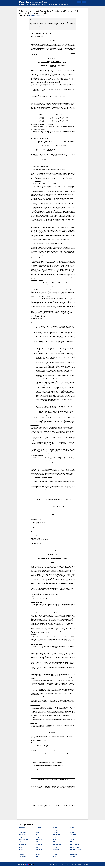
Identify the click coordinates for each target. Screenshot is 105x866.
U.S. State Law (39, 844)
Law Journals (72, 836)
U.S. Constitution (22, 845)
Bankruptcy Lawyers (23, 829)
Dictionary (71, 829)
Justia (20, 6)
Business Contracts (28, 6)
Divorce (37, 832)
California (38, 851)
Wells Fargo (35, 6)
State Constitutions (39, 845)
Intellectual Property (56, 834)
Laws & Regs (49, 4)
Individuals (38, 827)
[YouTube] (25, 864)
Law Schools (43, 4)
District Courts (22, 854)
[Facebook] (27, 864)
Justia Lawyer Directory (74, 847)
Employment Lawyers (23, 834)
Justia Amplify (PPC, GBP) (74, 853)
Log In (79, 1)
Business (54, 827)
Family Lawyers (22, 837)
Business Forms (55, 849)
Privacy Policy (77, 864)
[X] (33, 864)
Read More (32, 28)
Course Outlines (72, 834)
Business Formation (56, 829)
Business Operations (56, 830)
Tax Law (54, 839)
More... (20, 841)
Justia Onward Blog (73, 854)
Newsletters (55, 4)
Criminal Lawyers (22, 832)
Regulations (21, 849)
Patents (54, 853)
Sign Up (84, 1)
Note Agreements (40, 15)
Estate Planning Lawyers (24, 836)
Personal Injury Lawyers (23, 839)
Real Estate (54, 837)
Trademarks (55, 854)
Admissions (71, 830)
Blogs (70, 837)
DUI (36, 834)
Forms (23, 6)
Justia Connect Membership (75, 845)
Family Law (38, 837)
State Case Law (39, 849)
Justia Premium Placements (75, 849)
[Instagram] (28, 864)
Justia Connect (51, 864)
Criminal (37, 830)
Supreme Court (22, 851)
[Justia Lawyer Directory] (35, 864)
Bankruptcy (38, 829)
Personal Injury (39, 839)
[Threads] (30, 864)
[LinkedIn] (23, 864)
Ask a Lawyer (28, 4)
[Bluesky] (31, 864)
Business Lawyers (22, 830)
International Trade (56, 836)
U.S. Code (20, 847)
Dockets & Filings (22, 856)
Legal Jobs (54, 845)
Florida (37, 853)
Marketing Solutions (63, 4)
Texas (37, 856)
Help (65, 864)
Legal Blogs (54, 847)
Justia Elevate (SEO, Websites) (75, 851)
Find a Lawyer (21, 4)
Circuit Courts (21, 853)
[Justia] (24, 2)
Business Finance (31, 15)
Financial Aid (71, 832)
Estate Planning (39, 836)
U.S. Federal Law (22, 844)
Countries (54, 856)
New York (38, 854)
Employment (55, 832)
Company (62, 864)
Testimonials (72, 856)
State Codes (38, 847)
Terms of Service (70, 864)
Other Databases (56, 844)
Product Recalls (55, 851)
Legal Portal (57, 864)
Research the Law (35, 4)
